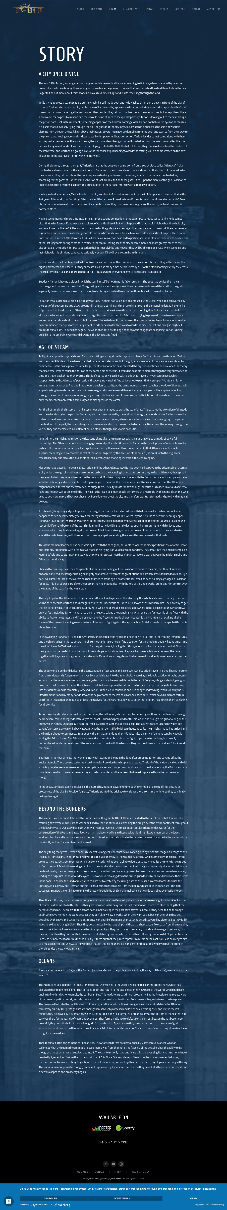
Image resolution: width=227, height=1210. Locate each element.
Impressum (199, 1205)
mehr (193, 1198)
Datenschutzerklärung (215, 1205)
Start (80, 8)
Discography (131, 8)
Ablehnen (50, 1198)
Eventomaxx (116, 1178)
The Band (97, 8)
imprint (118, 1172)
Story (112, 8)
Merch (196, 8)
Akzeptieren (122, 1198)
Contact (180, 8)
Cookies (82, 1172)
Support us (213, 8)
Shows (149, 8)
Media (164, 8)
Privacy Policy (140, 1172)
